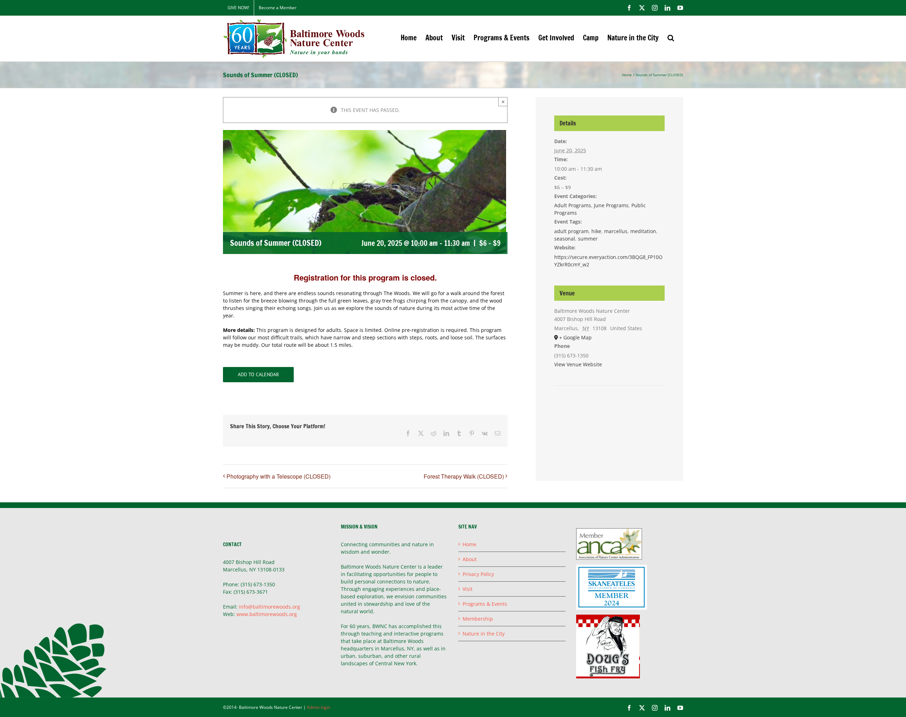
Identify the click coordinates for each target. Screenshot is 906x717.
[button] (670, 37)
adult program (571, 231)
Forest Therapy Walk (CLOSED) (464, 476)
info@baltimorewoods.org (269, 606)
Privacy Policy (478, 574)
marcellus (615, 231)
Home (469, 544)
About (470, 559)
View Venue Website (578, 364)
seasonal (564, 238)
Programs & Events (485, 603)
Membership (478, 618)
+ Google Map (575, 337)
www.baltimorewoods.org (266, 614)
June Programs (611, 205)
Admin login (318, 707)
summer (588, 238)
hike (596, 231)
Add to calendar (258, 375)
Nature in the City (484, 633)
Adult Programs (572, 205)
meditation (643, 231)
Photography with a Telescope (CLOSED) (278, 476)
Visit (467, 589)
